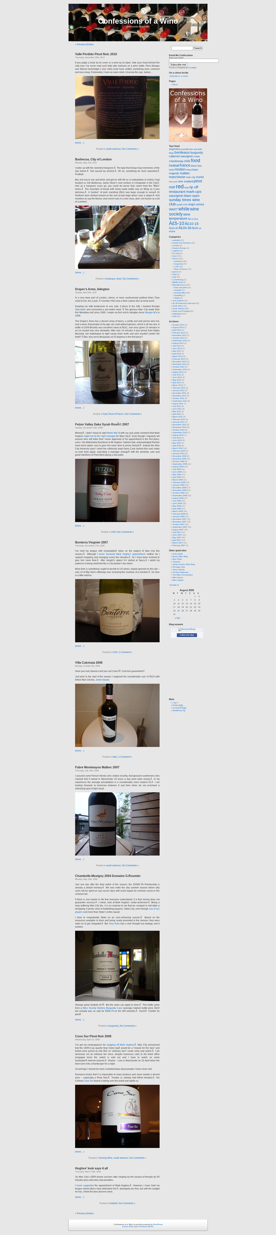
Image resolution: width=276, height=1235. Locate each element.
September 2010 (180, 432)
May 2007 (177, 537)
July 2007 (177, 532)
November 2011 (179, 396)
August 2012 (178, 372)
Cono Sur (89, 1080)
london (180, 169)
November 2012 (179, 364)
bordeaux (110, 278)
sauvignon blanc (180, 196)
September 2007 (180, 527)
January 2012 (179, 390)
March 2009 (178, 480)
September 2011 (180, 401)
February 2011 (179, 419)
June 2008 (177, 503)
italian (194, 166)
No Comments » (130, 149)
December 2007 (179, 519)
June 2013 (177, 348)
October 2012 (179, 367)
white (183, 208)
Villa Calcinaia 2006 (89, 662)
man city (190, 177)
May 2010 (177, 443)
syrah (179, 204)
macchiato (192, 169)
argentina (174, 148)
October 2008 (179, 493)
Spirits (177, 298)
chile (187, 161)
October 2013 (179, 338)
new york (173, 181)
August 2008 (178, 498)
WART (173, 209)
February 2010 (179, 451)
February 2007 (179, 545)
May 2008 (177, 506)
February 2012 (179, 388)
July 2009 (177, 469)
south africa (178, 306)
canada (176, 245)
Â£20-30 (185, 228)
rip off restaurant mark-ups (184, 303)
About (175, 84)
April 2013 (176, 354)
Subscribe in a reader (179, 76)
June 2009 (177, 472)
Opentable (80, 309)
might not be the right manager (100, 436)
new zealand (185, 181)
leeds (172, 169)
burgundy (113, 1026)
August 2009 (178, 467)
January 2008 (179, 516)
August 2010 (178, 435)
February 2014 (179, 333)
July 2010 (177, 438)
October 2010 (179, 430)
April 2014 (176, 330)
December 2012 (179, 362)
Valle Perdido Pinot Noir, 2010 (96, 54)
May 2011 (177, 411)
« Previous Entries (84, 44)
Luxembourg (178, 280)
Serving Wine (105, 1158)
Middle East (178, 282)
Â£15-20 (173, 228)
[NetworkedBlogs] (186, 629)
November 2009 (179, 459)
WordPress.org (179, 710)
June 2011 (177, 409)
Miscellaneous (179, 285)
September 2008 (180, 495)
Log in (175, 703)
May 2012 (177, 380)
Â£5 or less (193, 219)
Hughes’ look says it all (91, 1168)
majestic (174, 173)
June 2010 (177, 440)
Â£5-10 (176, 223)
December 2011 (179, 393)
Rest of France (116, 414)
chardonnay (176, 161)
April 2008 (176, 509)
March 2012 (178, 385)
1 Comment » (125, 652)
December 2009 (179, 456)
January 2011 (178, 422)
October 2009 (179, 461)
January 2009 (179, 485)
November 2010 (179, 427)
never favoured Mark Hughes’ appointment (122, 554)
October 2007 (179, 524)
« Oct (177, 618)
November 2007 (179, 522)
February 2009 (179, 482)
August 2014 (178, 327)
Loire (176, 266)
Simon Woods (179, 570)
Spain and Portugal (181, 311)
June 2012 (177, 377)
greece (176, 272)
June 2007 (177, 535)
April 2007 (176, 540)
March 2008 (178, 511)
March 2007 (178, 543)
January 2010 (179, 453)
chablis (197, 156)
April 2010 (176, 446)
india (175, 274)
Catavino (176, 562)
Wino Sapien (178, 580)
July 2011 (177, 406)
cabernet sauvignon (181, 156)
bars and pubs (195, 149)
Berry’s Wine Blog (180, 556)
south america (113, 149)
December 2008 (179, 488)
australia (185, 149)
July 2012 (177, 375)
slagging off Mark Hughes (120, 1044)
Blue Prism (177, 559)
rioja (186, 187)
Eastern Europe (179, 248)
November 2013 (179, 335)
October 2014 (179, 325)
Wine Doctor (178, 577)
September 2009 (180, 464)
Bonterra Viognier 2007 (91, 542)
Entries (178, 705)
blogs (171, 153)
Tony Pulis (114, 923)
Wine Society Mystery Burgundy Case (102, 1008)
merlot (200, 177)
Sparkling (178, 295)
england (176, 251)
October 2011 (178, 398)
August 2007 (178, 530)
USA (113, 532)
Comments (179, 708)
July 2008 (177, 501)
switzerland (177, 314)
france (185, 165)
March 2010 (178, 448)
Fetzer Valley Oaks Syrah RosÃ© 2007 (102, 424)
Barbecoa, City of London (93, 159)
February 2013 (179, 359)
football (113, 1203)
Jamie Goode (102, 679)
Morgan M (150, 312)
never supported (86, 1185)
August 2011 (177, 404)
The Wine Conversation (183, 575)
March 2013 (178, 356)
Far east (176, 253)
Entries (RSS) (128, 1226)
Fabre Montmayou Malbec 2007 (97, 767)
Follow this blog (187, 635)
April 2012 (176, 383)
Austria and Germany (181, 243)
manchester (177, 177)
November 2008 (179, 490)
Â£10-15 (192, 224)
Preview (172, 68)
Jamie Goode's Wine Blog (184, 564)
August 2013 (178, 343)
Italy (115, 757)
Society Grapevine (181, 572)
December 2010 (179, 425)
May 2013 (177, 351)
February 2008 (179, 514)
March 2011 (178, 417)
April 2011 (176, 414)
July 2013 (177, 346)
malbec (185, 173)
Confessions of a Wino (138, 21)
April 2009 (176, 477)
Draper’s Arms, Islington (92, 289)
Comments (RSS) (145, 1226)
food (119, 278)
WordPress (158, 1224)
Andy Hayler (177, 554)
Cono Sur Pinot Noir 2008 (93, 1036)
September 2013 (180, 341)
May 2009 (177, 474)
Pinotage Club (179, 567)
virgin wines (196, 204)
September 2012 (180, 369)
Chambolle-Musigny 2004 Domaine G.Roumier (108, 875)
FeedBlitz (192, 68)
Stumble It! (174, 585)
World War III (113, 433)
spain (196, 195)
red (180, 186)
